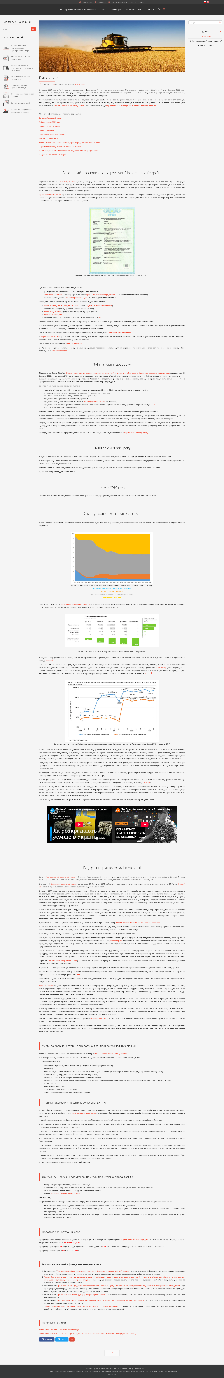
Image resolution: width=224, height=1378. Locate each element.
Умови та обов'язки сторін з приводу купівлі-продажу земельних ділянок (69, 142)
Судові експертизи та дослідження (79, 9)
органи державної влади (76, 297)
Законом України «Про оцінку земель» (69, 105)
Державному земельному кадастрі (75, 604)
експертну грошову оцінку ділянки (65, 1193)
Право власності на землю (50, 194)
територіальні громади (53, 294)
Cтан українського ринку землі (52, 134)
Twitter (63, 1339)
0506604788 (101, 2)
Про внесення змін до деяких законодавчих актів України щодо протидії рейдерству (93, 1271)
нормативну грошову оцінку (136, 432)
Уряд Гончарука (46, 985)
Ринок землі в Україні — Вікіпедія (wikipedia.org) (59, 1329)
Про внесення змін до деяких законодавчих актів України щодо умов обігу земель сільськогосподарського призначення (118, 373)
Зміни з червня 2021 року (50, 122)
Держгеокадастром (60, 351)
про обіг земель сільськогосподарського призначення (138, 922)
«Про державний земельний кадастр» (61, 877)
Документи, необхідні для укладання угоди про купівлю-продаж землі (68, 150)
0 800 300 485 (87, 2)
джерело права (115, 940)
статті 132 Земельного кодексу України (110, 1053)
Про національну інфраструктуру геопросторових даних (81, 1294)
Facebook (48, 1339)
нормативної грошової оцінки (83, 1113)
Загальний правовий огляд (50, 118)
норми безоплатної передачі (134, 1239)
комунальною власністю (120, 332)
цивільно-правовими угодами (100, 306)
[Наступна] (112, 1353)
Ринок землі (206, 36)
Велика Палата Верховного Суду (63, 960)
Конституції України (68, 182)
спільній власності (74, 344)
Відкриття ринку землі (48, 138)
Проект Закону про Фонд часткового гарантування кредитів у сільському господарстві (81, 1306)
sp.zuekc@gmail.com (119, 2)
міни (76, 306)
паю (100, 317)
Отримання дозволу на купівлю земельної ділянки (60, 146)
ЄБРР (105, 1018)
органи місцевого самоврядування (100, 294)
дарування (68, 306)
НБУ (78, 974)
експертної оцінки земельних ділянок (138, 105)
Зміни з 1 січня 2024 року (49, 126)
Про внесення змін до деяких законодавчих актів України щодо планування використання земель (100, 1300)
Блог (207, 31)
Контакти (150, 9)
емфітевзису (161, 667)
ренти (60, 306)
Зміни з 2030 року (46, 130)
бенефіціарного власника (94, 401)
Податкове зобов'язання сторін (52, 155)
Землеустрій (115, 9)
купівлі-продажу (50, 306)
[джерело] (49, 660)
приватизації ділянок (52, 311)
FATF (152, 404)
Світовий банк (96, 1018)
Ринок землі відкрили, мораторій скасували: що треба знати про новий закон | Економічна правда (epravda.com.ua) (87, 1333)
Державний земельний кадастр (64, 884)
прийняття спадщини (53, 314)
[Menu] (164, 9)
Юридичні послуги (133, 9)
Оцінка (102, 9)
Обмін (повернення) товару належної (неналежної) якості (206, 43)
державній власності (50, 336)
